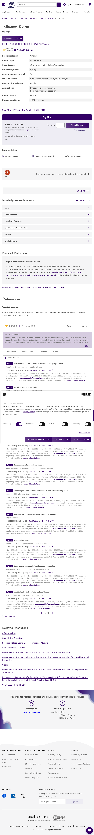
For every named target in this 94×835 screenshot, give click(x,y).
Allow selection (62, 439)
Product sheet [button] (11, 156)
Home (4, 18)
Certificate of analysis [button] (44, 156)
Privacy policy (54, 755)
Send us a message (31, 712)
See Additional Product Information (24, 110)
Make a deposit (32, 778)
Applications (6, 12)
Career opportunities (80, 764)
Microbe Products (36, 12)
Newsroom (76, 759)
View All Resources (14, 685)
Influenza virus (8, 633)
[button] (59, 5)
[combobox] (37, 5)
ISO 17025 (66, 826)
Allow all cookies (81, 439)
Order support (8, 755)
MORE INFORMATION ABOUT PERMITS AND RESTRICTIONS (33, 287)
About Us (87, 12)
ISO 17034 (80, 826)
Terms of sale (54, 764)
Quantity (51, 125)
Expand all (85, 200)
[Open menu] (3, 4)
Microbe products (33, 764)
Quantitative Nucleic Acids (14, 638)
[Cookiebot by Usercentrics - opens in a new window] (81, 394)
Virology (34, 18)
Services (49, 12)
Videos (5, 665)
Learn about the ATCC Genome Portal (25, 44)
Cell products (31, 759)
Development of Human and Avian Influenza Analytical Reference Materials (36, 652)
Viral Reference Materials (13, 647)
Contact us (76, 768)
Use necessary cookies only (39, 439)
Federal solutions (33, 773)
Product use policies (57, 759)
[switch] (42, 424)
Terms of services (56, 768)
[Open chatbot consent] (89, 830)
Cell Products (20, 12)
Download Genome (14, 38)
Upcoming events (79, 755)
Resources (75, 12)
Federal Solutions (62, 12)
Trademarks (53, 773)
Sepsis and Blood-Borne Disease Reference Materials (25, 643)
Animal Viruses (47, 18)
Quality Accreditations (19, 826)
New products (31, 755)
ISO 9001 (38, 826)
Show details (84, 432)
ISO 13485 (52, 826)
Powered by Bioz (9, 616)
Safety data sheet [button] (73, 156)
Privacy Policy (29, 411)
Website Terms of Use (57, 778)
